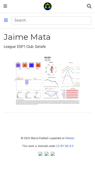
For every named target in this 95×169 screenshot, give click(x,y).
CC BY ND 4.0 (64, 146)
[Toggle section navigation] (6, 20)
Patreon (69, 138)
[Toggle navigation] (5, 6)
